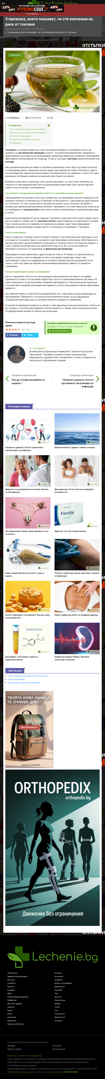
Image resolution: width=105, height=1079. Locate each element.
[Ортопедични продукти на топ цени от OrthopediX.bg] (52, 847)
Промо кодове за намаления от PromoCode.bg (28, 676)
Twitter (29, 335)
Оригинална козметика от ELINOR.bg (24, 682)
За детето (59, 980)
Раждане (11, 990)
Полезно (58, 973)
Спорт (57, 1007)
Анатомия (11, 1017)
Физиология (60, 1017)
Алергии (10, 1007)
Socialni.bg (22, 1055)
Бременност (60, 986)
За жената (59, 976)
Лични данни (58, 1049)
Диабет (58, 1003)
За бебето (11, 983)
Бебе (9, 993)
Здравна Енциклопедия (17, 976)
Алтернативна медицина (17, 997)
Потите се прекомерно (21, 136)
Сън (56, 1010)
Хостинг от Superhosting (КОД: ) (58, 1072)
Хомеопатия (60, 1000)
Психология (60, 1014)
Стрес (9, 1014)
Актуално (58, 1020)
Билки (10, 1010)
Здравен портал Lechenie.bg (18, 29)
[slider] (12, 329)
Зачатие (10, 986)
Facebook (13, 335)
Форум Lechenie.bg (15, 1024)
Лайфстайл (12, 1000)
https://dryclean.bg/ (16, 679)
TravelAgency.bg (34, 1055)
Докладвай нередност (60, 331)
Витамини (11, 1020)
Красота (58, 997)
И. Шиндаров (13, 118)
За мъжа (11, 980)
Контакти (56, 1045)
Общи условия (14, 1049)
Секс (56, 993)
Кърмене (58, 990)
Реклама (11, 1045)
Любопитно (40, 29)
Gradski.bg (11, 1055)
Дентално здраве (14, 1003)
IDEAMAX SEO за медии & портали (21, 1072)
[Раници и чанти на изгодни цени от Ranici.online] (29, 729)
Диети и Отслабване (63, 983)
